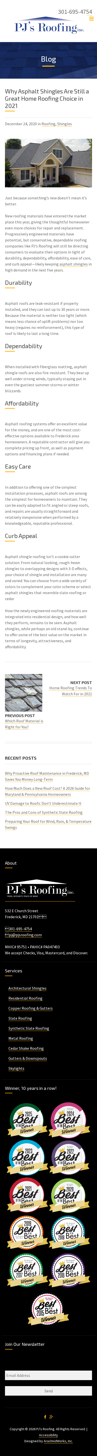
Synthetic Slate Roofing (28, 1028)
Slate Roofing (20, 1018)
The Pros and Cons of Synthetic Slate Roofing (44, 812)
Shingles (64, 123)
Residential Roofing (25, 998)
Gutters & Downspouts (27, 1058)
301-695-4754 (18, 928)
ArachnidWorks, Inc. (58, 1441)
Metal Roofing (20, 1038)
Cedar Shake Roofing (26, 1048)
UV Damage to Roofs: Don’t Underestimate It (43, 803)
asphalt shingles (73, 264)
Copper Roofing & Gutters (30, 1008)
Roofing (48, 123)
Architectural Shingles (27, 988)
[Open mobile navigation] (91, 18)
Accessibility (48, 1435)
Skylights (16, 1068)
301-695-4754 (75, 12)
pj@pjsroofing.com (23, 934)
